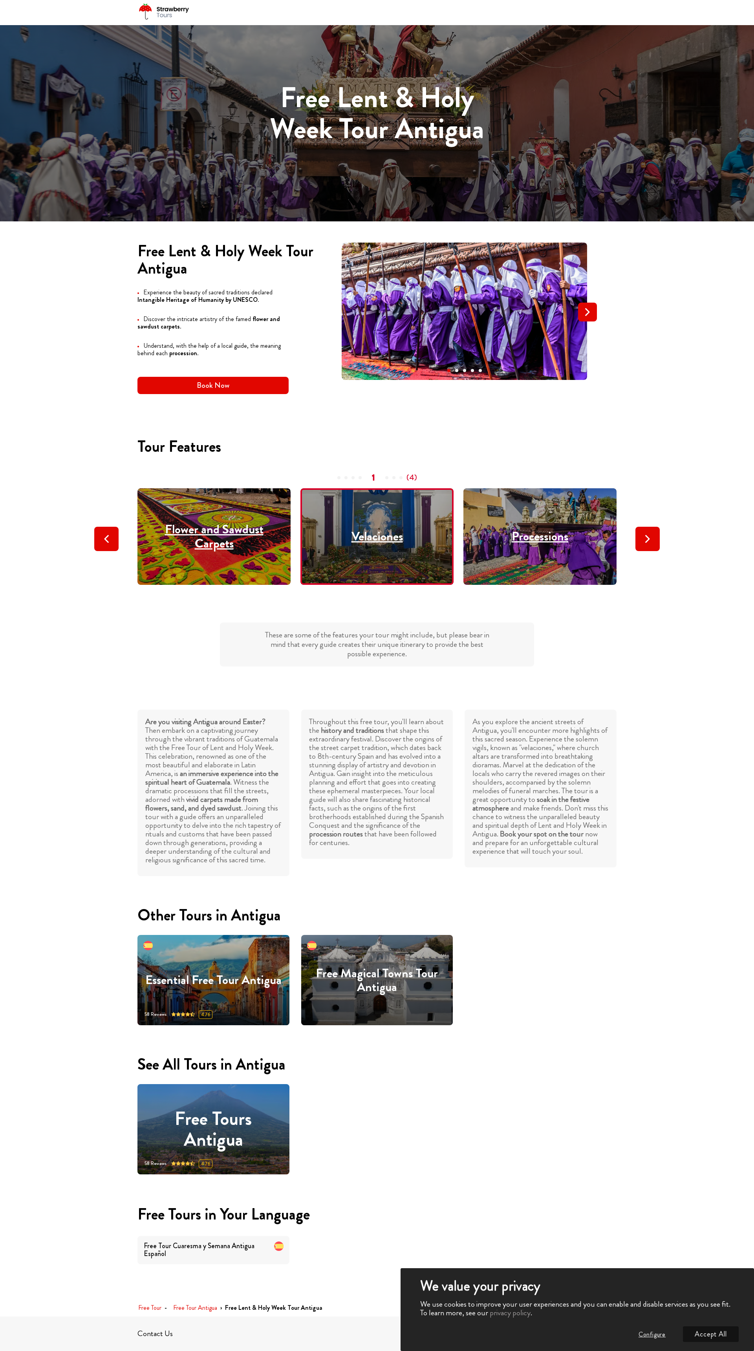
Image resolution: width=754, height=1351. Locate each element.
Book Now (213, 385)
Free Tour (149, 1308)
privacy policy (510, 1312)
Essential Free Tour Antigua (213, 980)
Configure (652, 1334)
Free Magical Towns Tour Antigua (377, 980)
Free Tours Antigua (213, 1129)
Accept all (711, 1334)
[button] (448, 370)
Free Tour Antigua (195, 1308)
